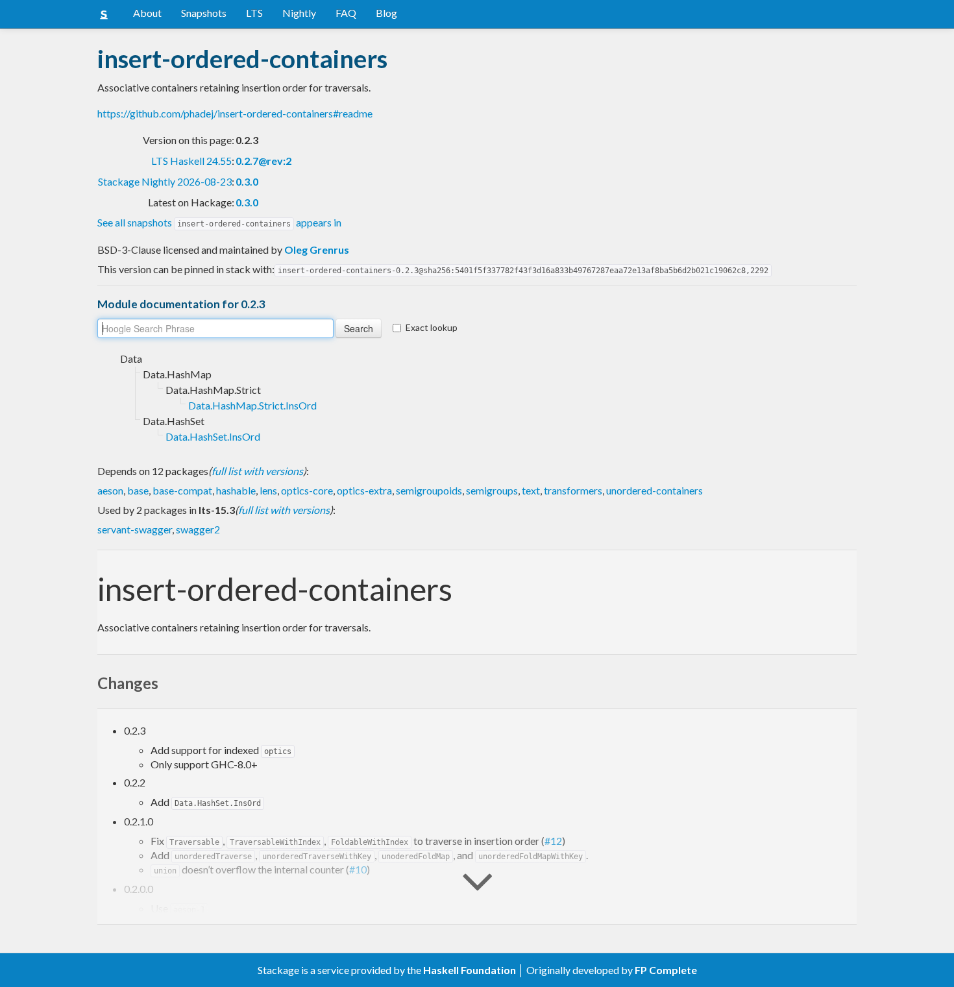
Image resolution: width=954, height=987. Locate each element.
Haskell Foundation (469, 970)
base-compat (182, 490)
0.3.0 (247, 181)
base (138, 490)
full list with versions (257, 471)
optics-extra (364, 490)
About (147, 12)
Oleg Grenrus (316, 249)
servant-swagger (134, 529)
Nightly (299, 12)
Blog (386, 12)
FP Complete (666, 970)
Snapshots (203, 12)
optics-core (307, 490)
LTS (254, 12)
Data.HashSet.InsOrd (212, 436)
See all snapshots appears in (219, 222)
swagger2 (198, 529)
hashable (236, 490)
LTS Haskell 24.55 (191, 160)
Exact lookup (432, 327)
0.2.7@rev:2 (263, 160)
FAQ (346, 12)
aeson (110, 490)
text (531, 490)
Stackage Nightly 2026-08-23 (165, 181)
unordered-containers (654, 490)
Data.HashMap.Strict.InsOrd (252, 405)
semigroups (492, 490)
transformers (573, 490)
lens (268, 490)
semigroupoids (429, 490)
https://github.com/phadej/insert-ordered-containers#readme (235, 113)
